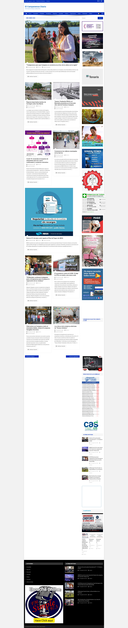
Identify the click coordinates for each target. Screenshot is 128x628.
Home (30, 13)
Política (66, 13)
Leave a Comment (46, 67)
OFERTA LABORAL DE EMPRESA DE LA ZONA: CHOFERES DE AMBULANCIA (92, 526)
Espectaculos (73, 13)
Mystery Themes (48, 626)
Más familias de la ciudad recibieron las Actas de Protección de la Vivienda (95, 477)
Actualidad (35, 13)
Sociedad (61, 13)
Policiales (42, 13)
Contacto (48, 1)
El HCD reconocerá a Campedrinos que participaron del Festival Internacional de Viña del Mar (96, 459)
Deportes (55, 13)
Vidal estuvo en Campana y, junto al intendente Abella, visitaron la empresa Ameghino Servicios (38, 328)
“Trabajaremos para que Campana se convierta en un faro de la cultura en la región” (51, 65)
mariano (39, 67)
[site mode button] (99, 13)
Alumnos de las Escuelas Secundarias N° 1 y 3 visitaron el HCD (95, 440)
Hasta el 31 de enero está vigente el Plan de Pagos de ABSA (44, 238)
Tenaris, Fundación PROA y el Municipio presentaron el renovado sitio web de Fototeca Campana (65, 103)
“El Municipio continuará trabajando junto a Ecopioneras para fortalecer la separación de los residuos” (37, 279)
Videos (90, 13)
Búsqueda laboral (91, 540)
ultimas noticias (29, 581)
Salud (79, 13)
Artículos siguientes (73, 356)
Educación (28, 572)
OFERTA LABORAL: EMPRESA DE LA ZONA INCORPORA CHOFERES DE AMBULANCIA (85, 544)
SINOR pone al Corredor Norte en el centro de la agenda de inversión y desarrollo (95, 449)
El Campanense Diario (35, 6)
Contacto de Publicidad (40, 1)
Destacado (85, 13)
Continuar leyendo (33, 76)
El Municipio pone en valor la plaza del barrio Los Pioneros (96, 468)
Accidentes (48, 13)
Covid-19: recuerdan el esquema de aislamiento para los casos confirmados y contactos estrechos (37, 160)
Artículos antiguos (30, 356)
